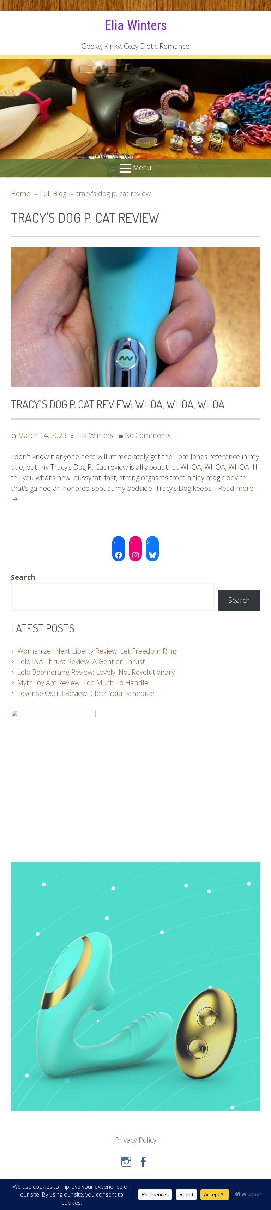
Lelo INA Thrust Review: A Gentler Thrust (81, 661)
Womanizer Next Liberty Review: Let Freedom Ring (96, 651)
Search (239, 600)
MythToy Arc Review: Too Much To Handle (82, 682)
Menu (142, 168)
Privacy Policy (135, 1140)
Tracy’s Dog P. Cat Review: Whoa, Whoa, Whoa (117, 404)
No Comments (148, 435)
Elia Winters (135, 25)
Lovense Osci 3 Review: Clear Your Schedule (86, 693)
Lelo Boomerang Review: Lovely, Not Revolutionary (96, 672)
